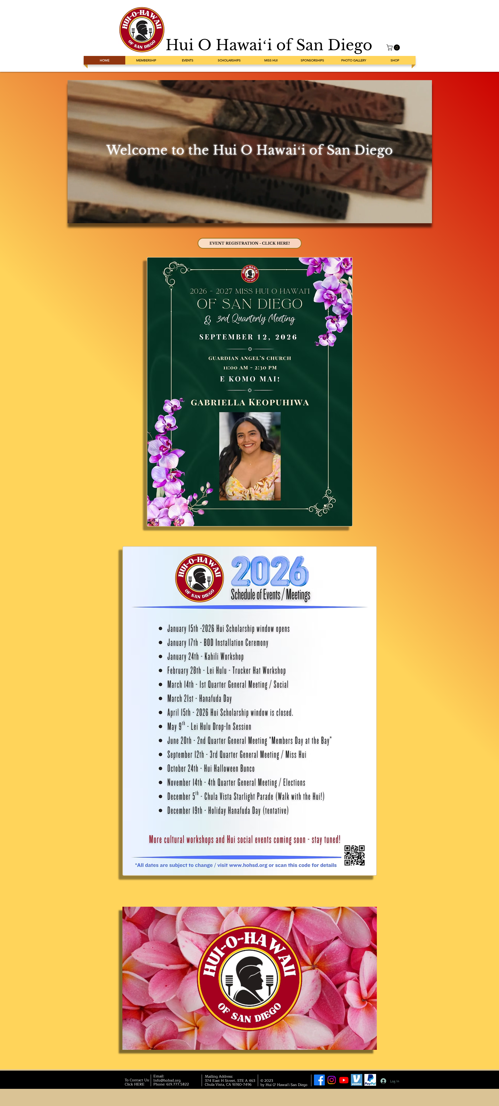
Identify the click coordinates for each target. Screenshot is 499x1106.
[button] (370, 1044)
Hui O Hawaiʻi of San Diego (269, 45)
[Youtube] (343, 1080)
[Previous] (80, 151)
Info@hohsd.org (167, 1080)
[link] (393, 47)
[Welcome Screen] (250, 211)
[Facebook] (319, 1080)
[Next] (419, 151)
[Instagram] (331, 1080)
